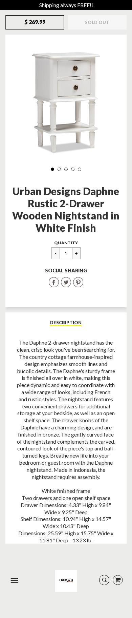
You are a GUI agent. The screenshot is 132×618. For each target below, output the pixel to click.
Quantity (66, 242)
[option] (66, 100)
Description (66, 322)
